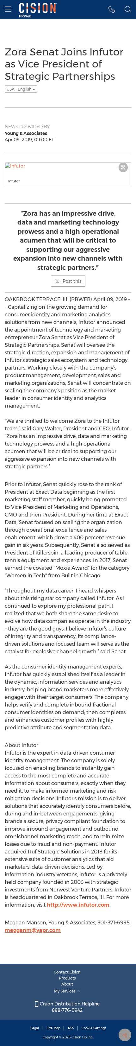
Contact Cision (67, 972)
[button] (112, 9)
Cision (76, 1037)
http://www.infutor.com (78, 905)
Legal (35, 1028)
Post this (72, 281)
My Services (65, 991)
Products (67, 978)
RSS (71, 1028)
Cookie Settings (94, 1028)
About (67, 984)
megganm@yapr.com (33, 930)
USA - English (20, 89)
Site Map (53, 1028)
